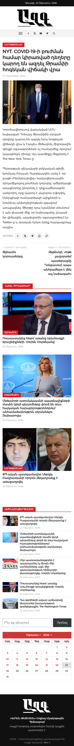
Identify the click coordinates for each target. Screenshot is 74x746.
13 (36, 659)
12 (27, 659)
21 (47, 665)
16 (66, 659)
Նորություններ (13, 44)
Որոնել (62, 622)
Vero (46, 742)
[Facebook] (18, 236)
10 (7, 659)
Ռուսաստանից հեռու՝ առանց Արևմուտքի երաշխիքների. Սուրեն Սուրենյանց (42, 586)
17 (7, 665)
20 (36, 665)
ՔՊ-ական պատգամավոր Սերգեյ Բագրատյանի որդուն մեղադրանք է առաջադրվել (30, 478)
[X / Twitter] (25, 236)
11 (17, 659)
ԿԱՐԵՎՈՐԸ (10, 332)
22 (57, 665)
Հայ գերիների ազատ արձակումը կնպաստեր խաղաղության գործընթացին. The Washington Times (43, 603)
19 (27, 665)
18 (17, 665)
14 (47, 659)
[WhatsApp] (39, 236)
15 (57, 659)
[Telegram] (32, 236)
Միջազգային (11, 395)
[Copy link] (47, 236)
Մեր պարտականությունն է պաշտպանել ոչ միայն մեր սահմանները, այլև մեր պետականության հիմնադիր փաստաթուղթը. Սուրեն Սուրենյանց (43, 567)
